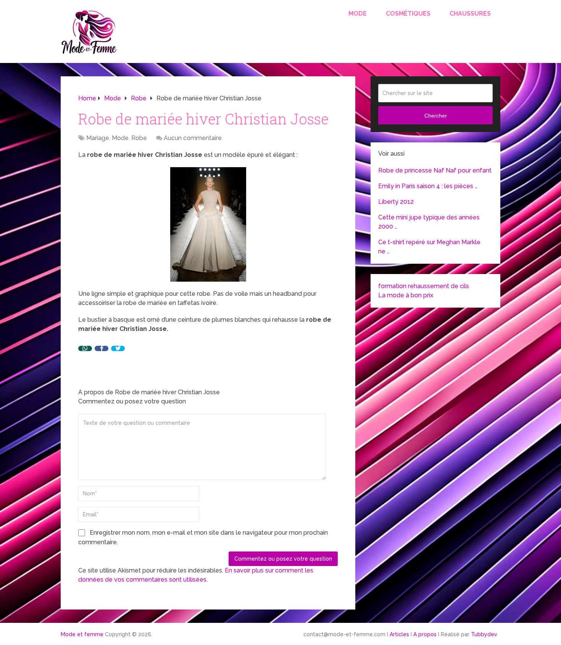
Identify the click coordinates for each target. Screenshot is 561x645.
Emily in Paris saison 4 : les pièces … (427, 186)
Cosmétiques (408, 13)
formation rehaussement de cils (423, 286)
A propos (425, 634)
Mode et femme (82, 634)
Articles (399, 634)
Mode (357, 13)
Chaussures (470, 13)
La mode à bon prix (405, 295)
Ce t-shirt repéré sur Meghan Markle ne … (429, 247)
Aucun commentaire (193, 138)
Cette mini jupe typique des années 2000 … (429, 222)
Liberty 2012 (396, 201)
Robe (139, 138)
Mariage (97, 138)
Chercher (435, 116)
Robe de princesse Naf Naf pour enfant (435, 170)
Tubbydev (484, 634)
